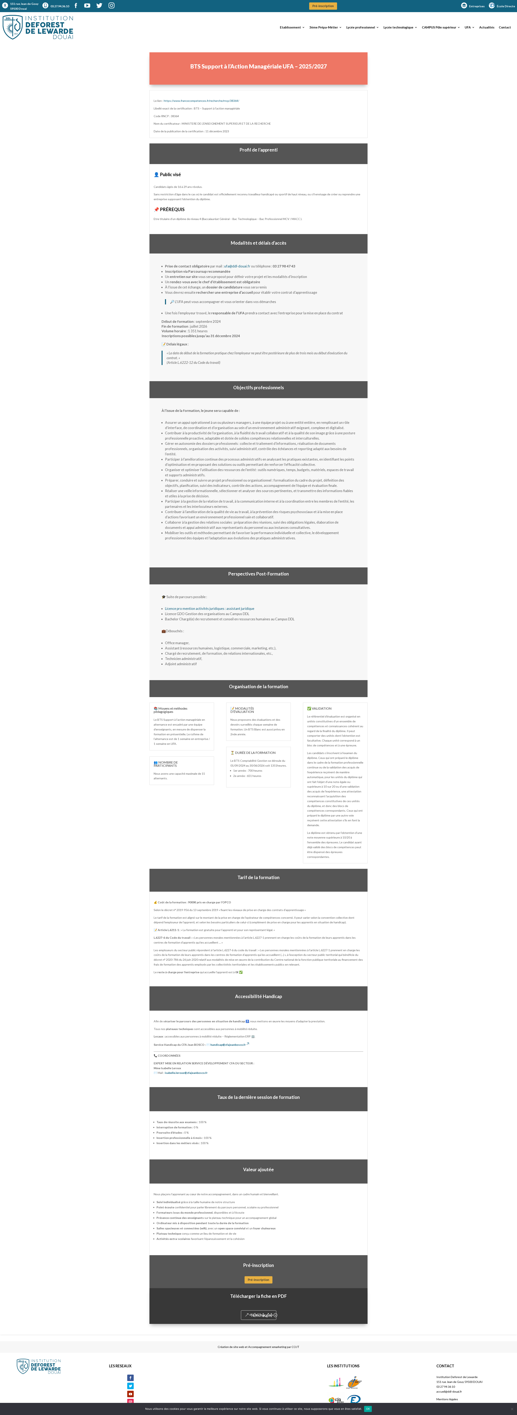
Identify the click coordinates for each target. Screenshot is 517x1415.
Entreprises (477, 6)
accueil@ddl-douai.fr (449, 1391)
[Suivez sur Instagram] (130, 1402)
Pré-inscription (323, 6)
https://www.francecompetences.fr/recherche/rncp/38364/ (201, 100)
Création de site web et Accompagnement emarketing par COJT (258, 1347)
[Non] (512, 1409)
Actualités (486, 27)
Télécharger (261, 1315)
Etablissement (290, 27)
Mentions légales (447, 1399)
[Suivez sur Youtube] (130, 1394)
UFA (468, 27)
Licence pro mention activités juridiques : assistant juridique (209, 608)
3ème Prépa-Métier (323, 27)
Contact (505, 27)
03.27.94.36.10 (59, 6)
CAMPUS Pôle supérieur (439, 27)
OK (368, 1408)
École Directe (506, 6)
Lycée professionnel (360, 27)
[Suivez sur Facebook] (130, 1378)
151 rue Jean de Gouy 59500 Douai (24, 6)
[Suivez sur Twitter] (130, 1386)
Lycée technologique (398, 27)
